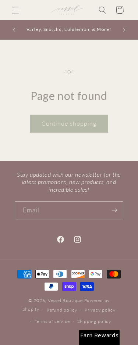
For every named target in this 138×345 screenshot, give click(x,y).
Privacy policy (100, 310)
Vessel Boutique (65, 300)
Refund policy (62, 310)
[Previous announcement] (14, 30)
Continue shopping (69, 123)
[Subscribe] (114, 210)
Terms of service (52, 321)
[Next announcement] (124, 30)
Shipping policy (94, 321)
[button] (15, 9)
